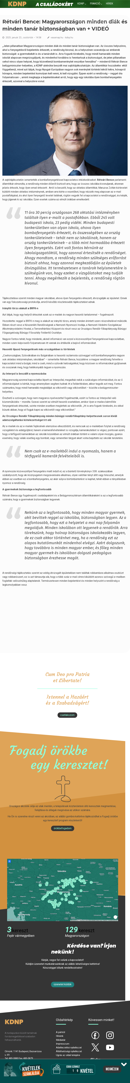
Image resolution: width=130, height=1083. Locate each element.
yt (105, 1044)
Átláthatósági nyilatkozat (69, 1051)
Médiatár (60, 1040)
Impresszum (62, 1043)
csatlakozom (67, 715)
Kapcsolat (102, 11)
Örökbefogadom (63, 828)
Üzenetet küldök (63, 984)
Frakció (95, 3)
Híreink (59, 1036)
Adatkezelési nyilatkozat (69, 1047)
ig (104, 1032)
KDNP (80, 3)
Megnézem (112, 1069)
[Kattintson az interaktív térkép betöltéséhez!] (62, 889)
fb (90, 1032)
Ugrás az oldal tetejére (68, 1055)
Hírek (109, 3)
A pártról (60, 1032)
